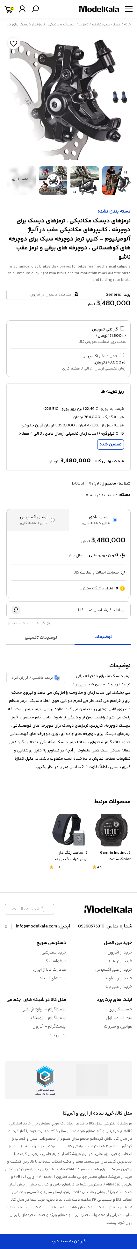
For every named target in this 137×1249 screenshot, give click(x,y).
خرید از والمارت (119, 978)
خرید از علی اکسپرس (113, 969)
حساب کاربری (120, 1009)
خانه (127, 25)
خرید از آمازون (120, 952)
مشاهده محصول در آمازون (50, 294)
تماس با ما (57, 1035)
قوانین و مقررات (118, 1026)
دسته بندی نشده (106, 25)
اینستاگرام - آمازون (49, 1026)
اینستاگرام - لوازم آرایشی (44, 1009)
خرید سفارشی (53, 952)
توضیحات (103, 637)
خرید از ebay (120, 961)
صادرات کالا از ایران (49, 969)
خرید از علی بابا (119, 986)
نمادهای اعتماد (52, 978)
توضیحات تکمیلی (41, 637)
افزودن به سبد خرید (69, 1241)
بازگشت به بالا (33, 909)
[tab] (104, 637)
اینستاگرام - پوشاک (48, 1018)
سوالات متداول (119, 1018)
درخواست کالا (54, 961)
